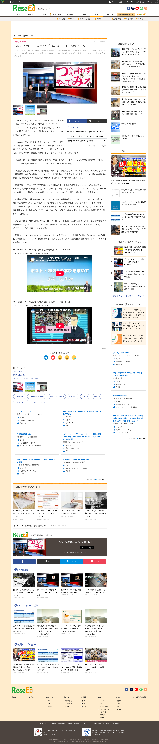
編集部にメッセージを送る (99, 146)
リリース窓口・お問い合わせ (48, 723)
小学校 (86, 396)
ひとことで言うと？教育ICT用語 (27, 378)
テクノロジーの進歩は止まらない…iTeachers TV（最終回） (89, 136)
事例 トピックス (39, 402)
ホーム (17, 14)
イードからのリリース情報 (112, 723)
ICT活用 (62, 19)
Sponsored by (91, 479)
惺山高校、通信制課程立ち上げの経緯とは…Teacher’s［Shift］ (90, 132)
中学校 (97, 396)
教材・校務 (57, 14)
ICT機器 (83, 14)
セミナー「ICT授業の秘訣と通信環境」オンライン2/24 (41, 526)
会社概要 (76, 723)
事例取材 (129, 19)
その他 (140, 19)
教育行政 (70, 14)
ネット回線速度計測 (139, 697)
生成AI (30, 14)
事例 (96, 14)
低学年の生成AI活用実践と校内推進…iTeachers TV (86, 141)
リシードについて (86, 723)
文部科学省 (68, 701)
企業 (118, 706)
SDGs (72, 19)
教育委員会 (68, 703)
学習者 (119, 701)
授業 (49, 701)
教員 (118, 703)
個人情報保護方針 (99, 723)
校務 (49, 703)
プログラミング (102, 19)
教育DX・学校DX (57, 396)
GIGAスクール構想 (37, 396)
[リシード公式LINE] (141, 689)
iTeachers (74, 127)
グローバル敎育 (85, 19)
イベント (110, 14)
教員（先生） (21, 402)
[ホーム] (14, 36)
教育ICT (74, 396)
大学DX (44, 14)
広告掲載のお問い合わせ (65, 723)
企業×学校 (117, 19)
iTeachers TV (20, 375)
